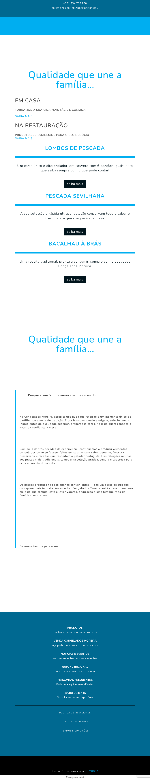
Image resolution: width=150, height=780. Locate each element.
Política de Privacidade (75, 712)
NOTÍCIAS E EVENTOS (75, 654)
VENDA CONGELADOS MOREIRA (75, 640)
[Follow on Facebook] (64, 13)
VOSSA (94, 771)
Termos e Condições (75, 730)
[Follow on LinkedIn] (78, 13)
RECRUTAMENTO (75, 693)
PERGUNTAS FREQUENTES (75, 680)
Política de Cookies (75, 721)
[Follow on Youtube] (85, 13)
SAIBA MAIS (24, 116)
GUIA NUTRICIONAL (75, 667)
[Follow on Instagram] (71, 13)
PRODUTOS (75, 628)
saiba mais (75, 184)
